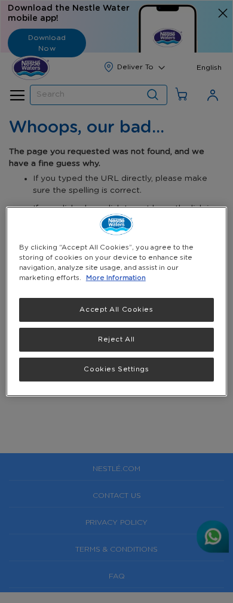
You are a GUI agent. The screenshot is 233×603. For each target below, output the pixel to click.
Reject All (116, 339)
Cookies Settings (116, 369)
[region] (117, 301)
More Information (116, 278)
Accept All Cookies (116, 309)
